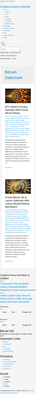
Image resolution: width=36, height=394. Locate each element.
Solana (8, 19)
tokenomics (9, 222)
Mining (21, 124)
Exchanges (7, 26)
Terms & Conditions (11, 393)
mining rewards (14, 126)
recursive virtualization (22, 220)
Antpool (20, 116)
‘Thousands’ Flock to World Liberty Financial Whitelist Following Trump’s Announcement (18, 286)
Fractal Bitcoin (14, 124)
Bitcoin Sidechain (10, 118)
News (27, 218)
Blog (5, 37)
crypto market (19, 120)
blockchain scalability (23, 226)
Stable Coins (10, 24)
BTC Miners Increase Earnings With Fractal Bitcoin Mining (16, 110)
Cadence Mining (17, 214)
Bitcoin (26, 116)
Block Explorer (8, 35)
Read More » (9, 167)
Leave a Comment (11, 116)
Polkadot (9, 21)
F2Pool (25, 122)
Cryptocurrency (10, 122)
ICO (5, 33)
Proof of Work (9, 220)
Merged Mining (20, 218)
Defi (7, 12)
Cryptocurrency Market (7, 1)
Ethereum (19, 122)
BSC (7, 17)
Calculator (7, 30)
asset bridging (22, 210)
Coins (6, 10)
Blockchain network (23, 118)
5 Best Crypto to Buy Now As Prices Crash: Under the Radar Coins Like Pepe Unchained (16, 298)
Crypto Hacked (9, 120)
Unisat (15, 222)
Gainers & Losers (9, 28)
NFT (7, 14)
